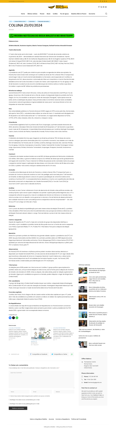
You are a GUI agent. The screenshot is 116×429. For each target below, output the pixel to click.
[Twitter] (102, 1)
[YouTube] (106, 1)
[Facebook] (100, 1)
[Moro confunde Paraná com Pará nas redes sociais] (83, 344)
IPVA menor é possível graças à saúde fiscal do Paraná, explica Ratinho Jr (98, 314)
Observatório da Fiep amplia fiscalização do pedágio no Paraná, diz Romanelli (97, 323)
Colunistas (31, 21)
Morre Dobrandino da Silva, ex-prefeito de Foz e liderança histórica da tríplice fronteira (97, 289)
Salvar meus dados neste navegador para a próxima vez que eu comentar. (30, 396)
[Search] (106, 13)
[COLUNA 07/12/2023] (20, 334)
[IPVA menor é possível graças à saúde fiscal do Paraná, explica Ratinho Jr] (83, 315)
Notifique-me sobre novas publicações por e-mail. (24, 404)
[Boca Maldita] (58, 6)
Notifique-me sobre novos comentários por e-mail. (25, 400)
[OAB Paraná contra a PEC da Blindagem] (83, 298)
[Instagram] (104, 1)
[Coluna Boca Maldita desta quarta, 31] (41, 333)
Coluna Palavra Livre (20, 21)
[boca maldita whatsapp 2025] (41, 36)
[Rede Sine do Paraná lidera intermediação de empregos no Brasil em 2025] (83, 271)
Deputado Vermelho (43, 21)
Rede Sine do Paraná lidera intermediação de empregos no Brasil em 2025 (97, 270)
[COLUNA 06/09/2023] (64, 334)
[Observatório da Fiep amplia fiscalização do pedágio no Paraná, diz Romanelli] (83, 323)
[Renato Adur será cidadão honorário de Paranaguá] (83, 306)
